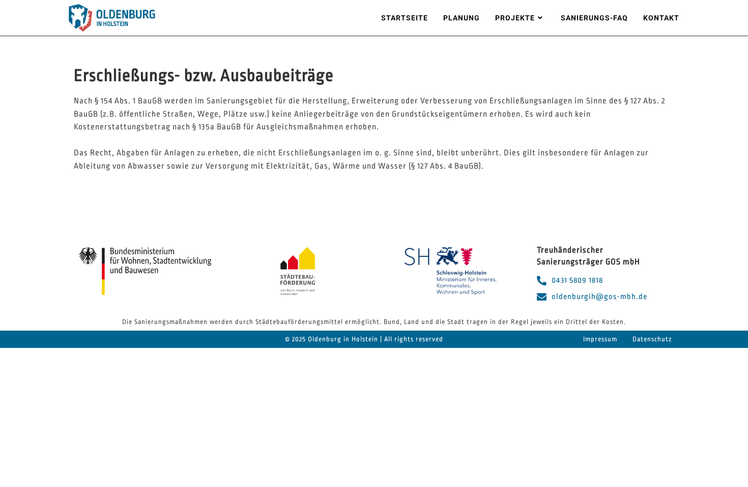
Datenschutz (652, 339)
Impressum (600, 339)
